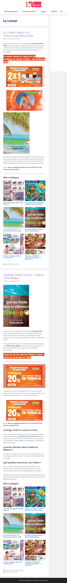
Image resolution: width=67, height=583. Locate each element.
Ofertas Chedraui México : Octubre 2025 (12, 257)
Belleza (54, 11)
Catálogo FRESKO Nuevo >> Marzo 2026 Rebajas (35, 230)
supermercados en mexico (28, 436)
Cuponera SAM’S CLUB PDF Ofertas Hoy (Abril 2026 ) (34, 203)
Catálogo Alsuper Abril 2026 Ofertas (13, 203)
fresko (36, 395)
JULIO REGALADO (33, 167)
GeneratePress (43, 580)
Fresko (7, 570)
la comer (27, 163)
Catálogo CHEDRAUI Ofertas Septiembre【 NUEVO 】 (33, 257)
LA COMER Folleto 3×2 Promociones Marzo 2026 (18, 34)
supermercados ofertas (11, 572)
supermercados (14, 264)
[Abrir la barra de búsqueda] (61, 11)
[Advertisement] (59, 43)
